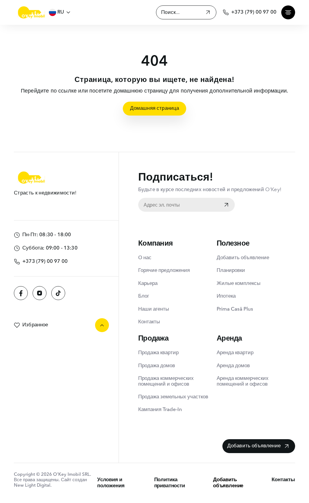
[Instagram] (39, 293)
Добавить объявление (243, 257)
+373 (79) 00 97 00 (253, 12)
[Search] (208, 13)
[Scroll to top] (102, 325)
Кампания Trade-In (160, 409)
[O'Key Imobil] (31, 12)
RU (60, 12)
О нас (144, 257)
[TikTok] (58, 293)
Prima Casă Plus (235, 309)
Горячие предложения (164, 270)
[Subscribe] (226, 205)
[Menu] (288, 12)
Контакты (149, 322)
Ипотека (226, 296)
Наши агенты (153, 309)
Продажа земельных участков (173, 397)
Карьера (148, 283)
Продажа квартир (158, 352)
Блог (143, 296)
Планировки (231, 270)
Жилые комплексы (238, 283)
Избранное (35, 325)
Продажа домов (156, 365)
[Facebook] (21, 293)
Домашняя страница (154, 108)
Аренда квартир (235, 352)
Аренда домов (233, 365)
